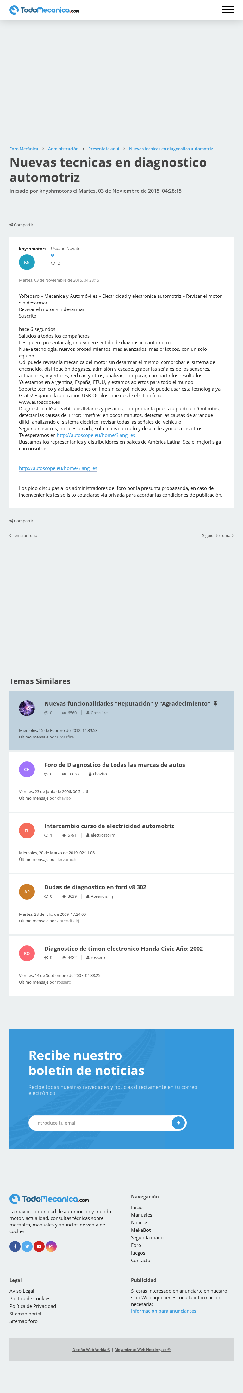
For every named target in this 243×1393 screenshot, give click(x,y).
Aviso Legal (21, 1291)
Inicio (137, 1207)
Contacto (140, 1260)
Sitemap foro (23, 1321)
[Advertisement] (121, 83)
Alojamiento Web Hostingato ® (143, 1349)
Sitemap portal (25, 1313)
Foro (136, 1245)
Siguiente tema (216, 535)
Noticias (139, 1222)
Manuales (141, 1215)
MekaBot (141, 1230)
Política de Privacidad (32, 1306)
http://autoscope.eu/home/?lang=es (96, 435)
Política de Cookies (29, 1298)
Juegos (138, 1252)
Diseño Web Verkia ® (91, 1349)
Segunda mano (147, 1237)
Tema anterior (26, 535)
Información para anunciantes (163, 1311)
